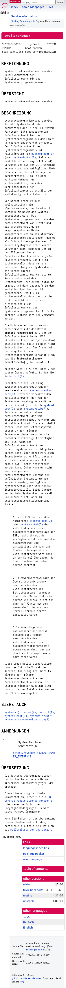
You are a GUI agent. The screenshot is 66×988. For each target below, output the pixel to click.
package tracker (33, 853)
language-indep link (36, 848)
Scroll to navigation (17, 35)
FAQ (50, 7)
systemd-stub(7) (25, 157)
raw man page (32, 859)
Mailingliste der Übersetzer (30, 829)
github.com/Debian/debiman (26, 978)
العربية (27, 916)
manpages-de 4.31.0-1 (37, 949)
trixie (26, 884)
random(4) (29, 712)
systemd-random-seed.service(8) (27, 719)
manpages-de (28, 21)
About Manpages (33, 7)
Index (14, 7)
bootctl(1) (16, 376)
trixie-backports (33, 890)
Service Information (24, 16)
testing (15, 21)
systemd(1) (12, 712)
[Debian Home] (4, 7)
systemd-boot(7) (42, 153)
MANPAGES (16, 1)
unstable (28, 901)
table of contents (36, 869)
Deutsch (28, 922)
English (28, 927)
